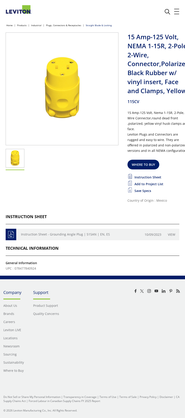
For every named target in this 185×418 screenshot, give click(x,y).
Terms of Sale (128, 397)
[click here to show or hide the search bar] (167, 11)
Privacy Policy (148, 397)
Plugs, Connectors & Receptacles (63, 25)
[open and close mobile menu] (177, 11)
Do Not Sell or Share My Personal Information (31, 397)
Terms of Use (107, 397)
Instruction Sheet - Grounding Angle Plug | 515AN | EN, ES (65, 234)
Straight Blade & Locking (99, 25)
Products (22, 25)
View (171, 234)
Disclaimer (166, 397)
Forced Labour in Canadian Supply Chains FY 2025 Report (64, 401)
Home (9, 25)
